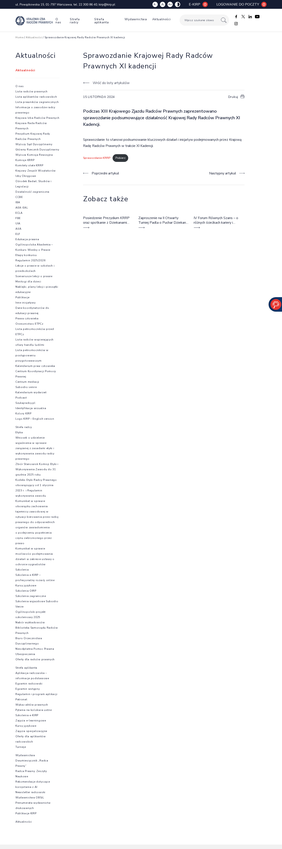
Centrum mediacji (27, 382)
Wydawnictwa (135, 19)
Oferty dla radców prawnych (35, 659)
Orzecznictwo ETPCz (29, 324)
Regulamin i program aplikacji (36, 694)
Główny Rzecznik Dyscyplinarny (37, 149)
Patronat (21, 699)
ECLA (19, 213)
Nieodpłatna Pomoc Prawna (34, 649)
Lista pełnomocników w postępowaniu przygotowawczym (31, 355)
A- (155, 4)
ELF (17, 234)
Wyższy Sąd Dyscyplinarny (33, 144)
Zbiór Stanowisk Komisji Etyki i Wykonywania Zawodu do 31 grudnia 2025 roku (36, 469)
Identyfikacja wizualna (30, 408)
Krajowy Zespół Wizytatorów (35, 170)
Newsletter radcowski (30, 792)
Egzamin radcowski (29, 683)
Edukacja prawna (27, 239)
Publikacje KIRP (26, 813)
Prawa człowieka (27, 318)
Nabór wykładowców (30, 622)
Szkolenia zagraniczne (30, 596)
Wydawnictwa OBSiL (29, 797)
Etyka (19, 432)
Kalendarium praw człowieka (35, 366)
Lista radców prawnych (31, 91)
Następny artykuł (222, 173)
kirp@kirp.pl (107, 4)
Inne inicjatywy (25, 302)
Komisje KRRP (24, 160)
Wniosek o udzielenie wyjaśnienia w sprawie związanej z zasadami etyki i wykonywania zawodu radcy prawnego (34, 448)
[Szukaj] (223, 20)
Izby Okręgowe (25, 176)
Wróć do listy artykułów (111, 83)
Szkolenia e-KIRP (26, 715)
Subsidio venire (26, 387)
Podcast (21, 397)
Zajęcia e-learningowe (30, 720)
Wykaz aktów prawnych (31, 704)
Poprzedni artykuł (105, 173)
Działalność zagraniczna (32, 192)
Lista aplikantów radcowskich (36, 97)
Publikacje (22, 297)
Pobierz (120, 158)
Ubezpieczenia (25, 654)
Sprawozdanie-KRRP (96, 158)
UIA (17, 223)
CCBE (19, 197)
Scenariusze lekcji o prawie (33, 276)
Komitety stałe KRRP (29, 165)
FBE (18, 218)
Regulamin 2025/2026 (30, 260)
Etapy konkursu (26, 255)
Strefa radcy (75, 20)
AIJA (18, 229)
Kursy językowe (25, 585)
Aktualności (161, 19)
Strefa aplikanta (101, 20)
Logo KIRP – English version (34, 419)
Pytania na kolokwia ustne (33, 710)
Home (19, 37)
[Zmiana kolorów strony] (177, 4)
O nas (58, 20)
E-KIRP (194, 4)
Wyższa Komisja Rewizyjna (34, 155)
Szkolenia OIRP (25, 591)
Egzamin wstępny (27, 689)
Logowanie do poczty (237, 4)
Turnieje (20, 747)
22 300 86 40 (88, 4)
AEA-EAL (21, 207)
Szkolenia (22, 569)
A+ (170, 4)
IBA (17, 202)
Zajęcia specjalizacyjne (31, 731)
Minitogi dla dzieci (28, 281)
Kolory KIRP (23, 413)
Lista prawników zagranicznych (37, 102)
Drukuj (233, 97)
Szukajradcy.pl (25, 403)
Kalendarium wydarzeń (31, 392)
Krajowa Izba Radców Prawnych (37, 118)
